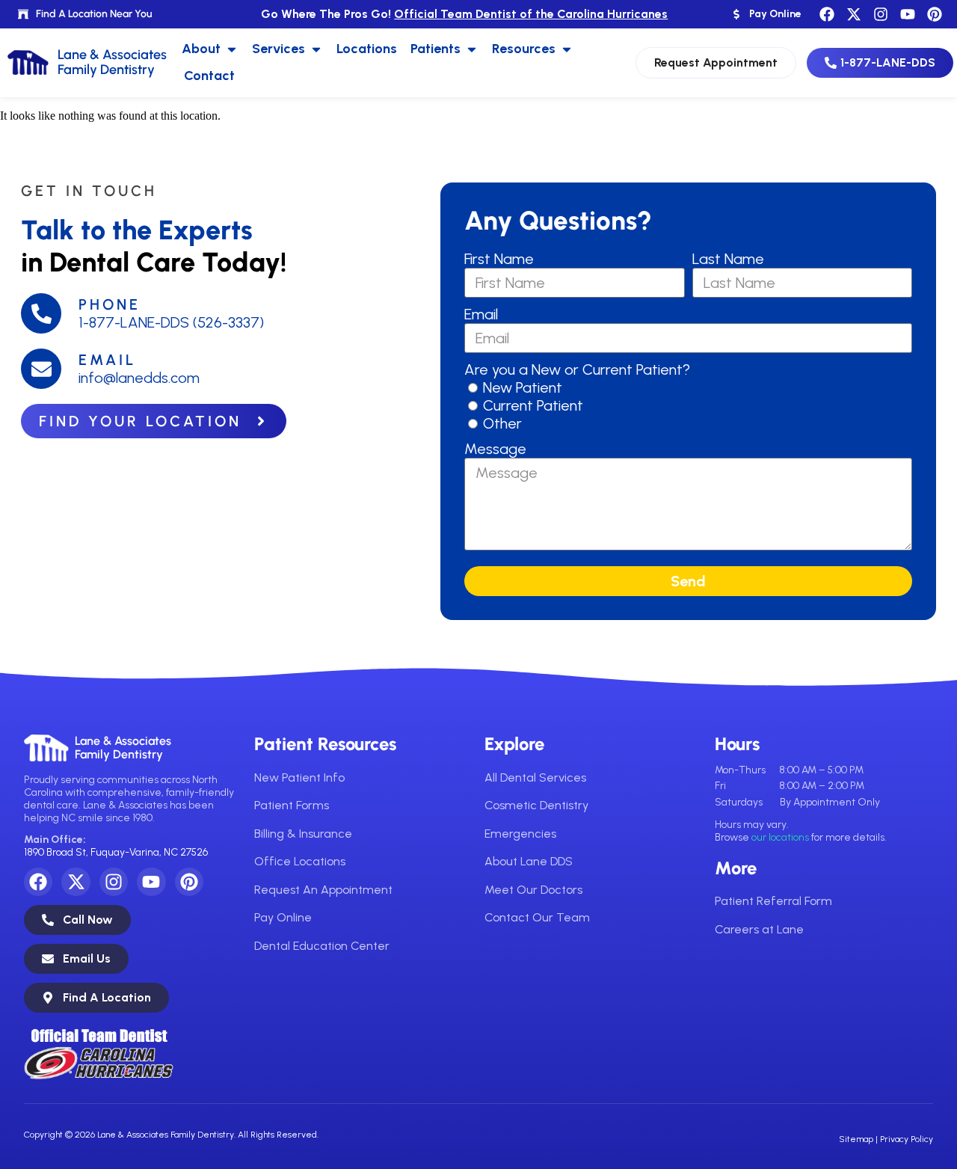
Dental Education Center (322, 946)
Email (107, 360)
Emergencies (520, 833)
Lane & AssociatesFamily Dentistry (123, 747)
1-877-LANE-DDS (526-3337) (171, 322)
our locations (780, 837)
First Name (499, 259)
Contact (209, 75)
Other (502, 423)
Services (278, 48)
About (201, 48)
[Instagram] (880, 14)
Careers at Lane (759, 929)
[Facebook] (826, 14)
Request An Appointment (323, 890)
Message (495, 449)
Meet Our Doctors (533, 890)
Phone (110, 304)
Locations (366, 48)
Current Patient (533, 405)
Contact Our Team (537, 917)
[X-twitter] (853, 14)
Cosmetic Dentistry (536, 805)
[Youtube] (907, 14)
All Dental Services (535, 777)
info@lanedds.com (139, 378)
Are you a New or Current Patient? (577, 369)
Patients (435, 48)
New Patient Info (299, 777)
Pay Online (283, 917)
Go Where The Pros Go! (464, 14)
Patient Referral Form (773, 901)
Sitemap (856, 1139)
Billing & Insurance (303, 833)
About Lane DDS (528, 861)
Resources (524, 48)
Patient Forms (291, 805)
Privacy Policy (906, 1139)
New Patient (522, 387)
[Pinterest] (934, 14)
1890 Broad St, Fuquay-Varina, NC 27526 (116, 852)
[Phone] (41, 313)
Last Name (728, 259)
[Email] (41, 369)
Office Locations (299, 861)
